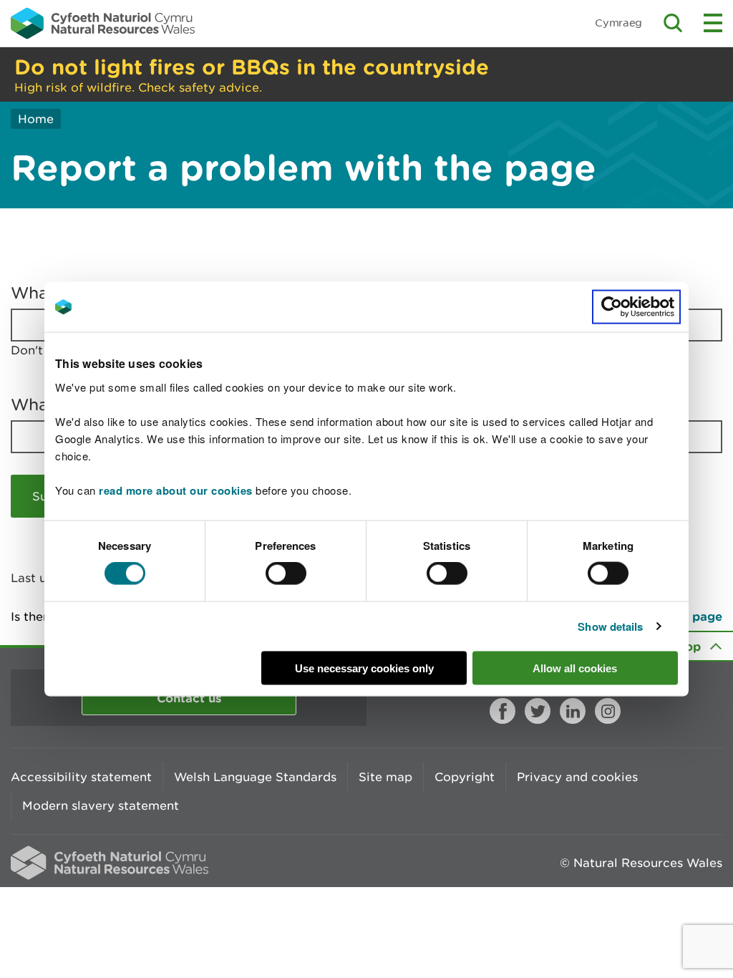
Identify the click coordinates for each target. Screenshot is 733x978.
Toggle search (673, 23)
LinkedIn (573, 711)
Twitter (537, 711)
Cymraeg (618, 22)
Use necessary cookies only (364, 668)
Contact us (189, 698)
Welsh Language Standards (255, 777)
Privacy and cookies (577, 777)
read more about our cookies (176, 490)
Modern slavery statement (100, 805)
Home (36, 119)
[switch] (286, 573)
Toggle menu (713, 23)
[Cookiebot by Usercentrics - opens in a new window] (636, 307)
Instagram (608, 711)
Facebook (502, 711)
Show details (610, 626)
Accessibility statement (81, 777)
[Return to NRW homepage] (103, 23)
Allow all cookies (575, 668)
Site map (385, 777)
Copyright (465, 777)
